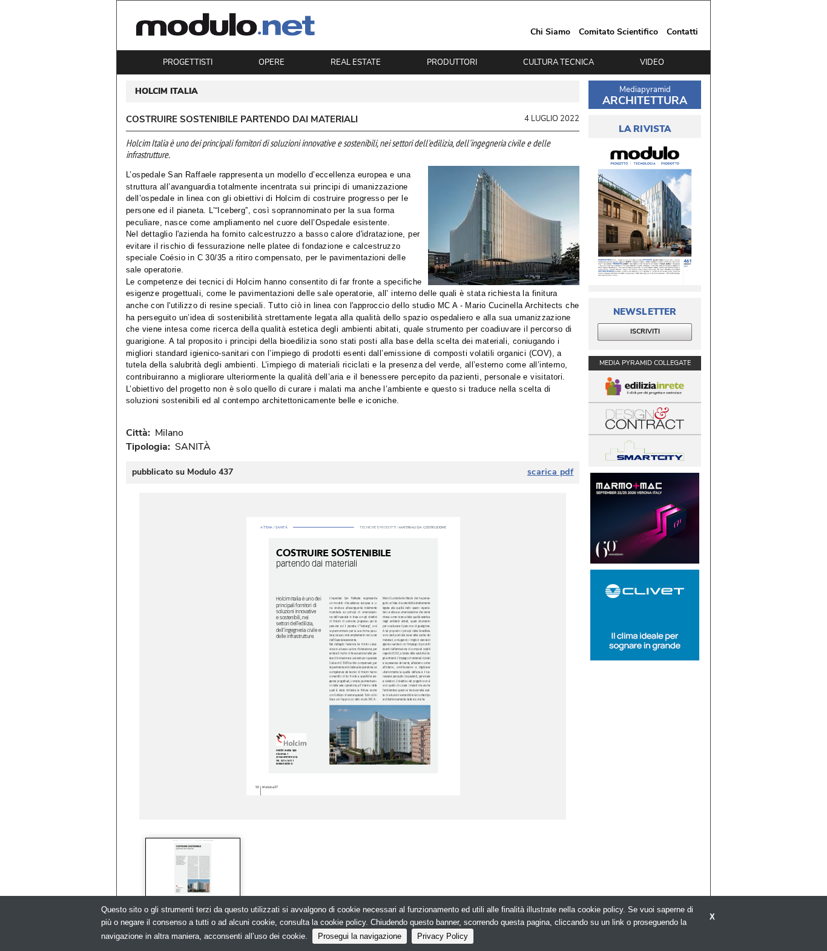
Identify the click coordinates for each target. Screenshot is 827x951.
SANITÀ (193, 446)
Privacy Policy (442, 936)
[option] (192, 869)
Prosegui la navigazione (359, 936)
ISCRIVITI (645, 331)
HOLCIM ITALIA (166, 91)
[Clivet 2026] (644, 615)
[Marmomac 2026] (644, 518)
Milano (166, 432)
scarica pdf (550, 472)
